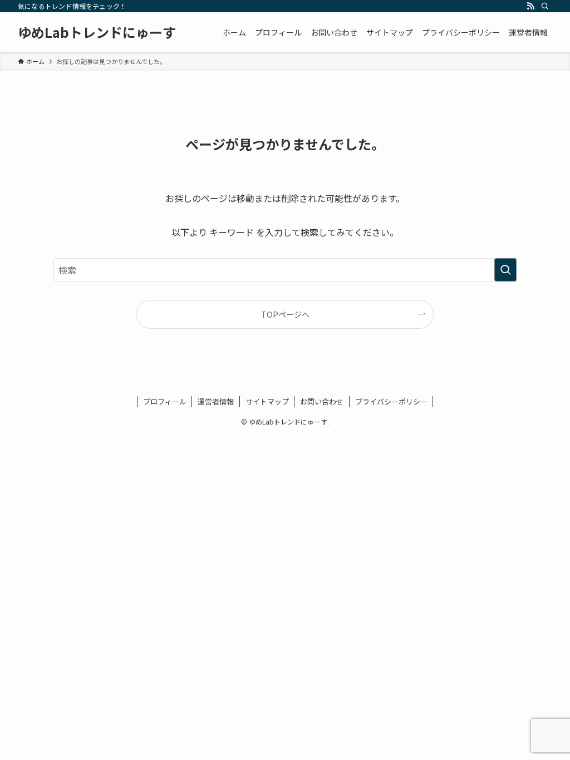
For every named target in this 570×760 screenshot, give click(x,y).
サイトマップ (267, 401)
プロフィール (164, 401)
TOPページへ (285, 314)
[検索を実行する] (505, 270)
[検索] (545, 6)
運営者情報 (216, 401)
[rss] (530, 6)
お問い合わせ (321, 401)
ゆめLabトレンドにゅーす (97, 32)
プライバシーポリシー (391, 401)
